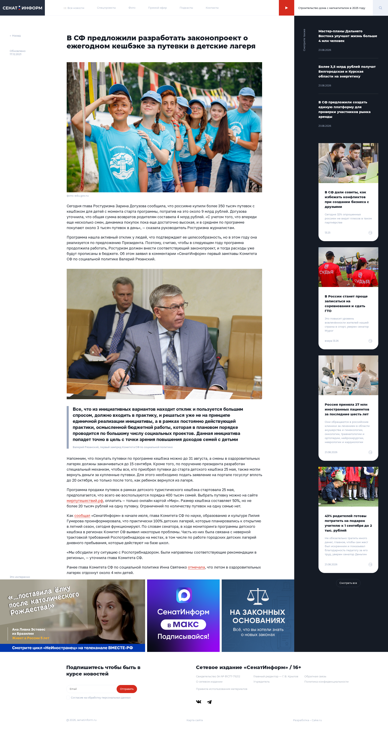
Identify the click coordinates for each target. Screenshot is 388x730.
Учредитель (261, 681)
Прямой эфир (157, 7)
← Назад (15, 35)
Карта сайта (195, 720)
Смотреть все (348, 582)
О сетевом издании (209, 681)
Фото (132, 7)
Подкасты (186, 7)
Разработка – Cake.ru (307, 720)
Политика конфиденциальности (326, 681)
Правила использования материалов (221, 688)
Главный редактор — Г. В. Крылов (275, 676)
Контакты (212, 7)
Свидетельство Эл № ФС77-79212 (218, 676)
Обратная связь (315, 676)
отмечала (196, 567)
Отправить (127, 688)
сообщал (82, 515)
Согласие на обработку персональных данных (101, 697)
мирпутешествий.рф (85, 500)
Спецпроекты (106, 7)
